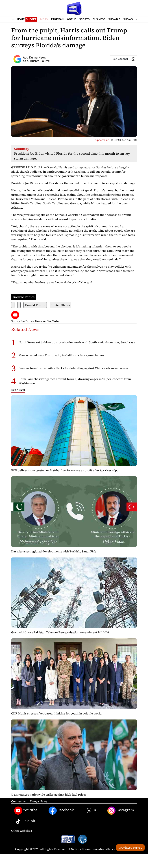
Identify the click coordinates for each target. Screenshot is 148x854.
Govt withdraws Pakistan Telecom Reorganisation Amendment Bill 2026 (60, 632)
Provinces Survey (130, 848)
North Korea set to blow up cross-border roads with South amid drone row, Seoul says (77, 342)
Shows (128, 19)
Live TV (43, 19)
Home (21, 19)
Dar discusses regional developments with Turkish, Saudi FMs (53, 551)
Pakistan (57, 19)
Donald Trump (35, 305)
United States (60, 305)
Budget (31, 19)
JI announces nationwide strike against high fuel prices (48, 794)
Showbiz (114, 19)
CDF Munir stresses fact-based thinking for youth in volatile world (56, 713)
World (71, 19)
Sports (84, 19)
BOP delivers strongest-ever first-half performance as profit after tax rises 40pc (64, 470)
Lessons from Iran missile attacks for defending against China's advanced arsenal (74, 368)
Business (99, 19)
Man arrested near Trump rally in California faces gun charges (61, 355)
